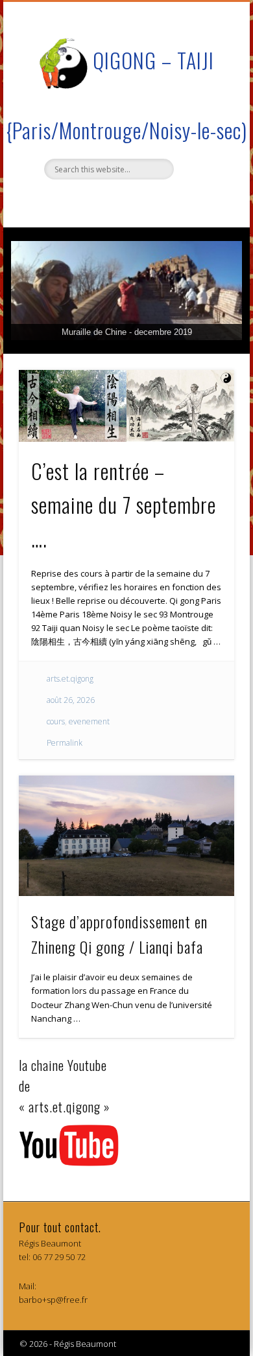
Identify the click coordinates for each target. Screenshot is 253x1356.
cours (56, 721)
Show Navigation (202, 116)
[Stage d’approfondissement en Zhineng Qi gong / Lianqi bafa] (126, 836)
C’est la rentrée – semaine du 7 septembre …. (123, 504)
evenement (89, 721)
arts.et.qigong (70, 678)
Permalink (64, 742)
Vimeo (124, 201)
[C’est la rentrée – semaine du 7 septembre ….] (126, 406)
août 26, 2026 (71, 700)
